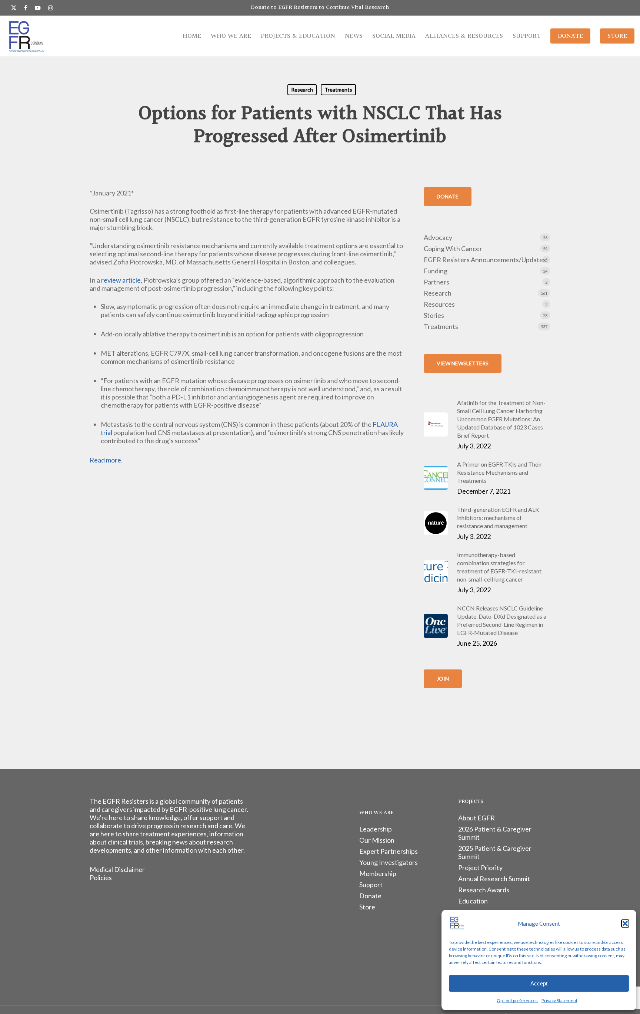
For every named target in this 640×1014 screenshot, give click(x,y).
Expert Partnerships (388, 851)
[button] (625, 923)
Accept (538, 983)
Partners (436, 282)
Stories (434, 315)
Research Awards (483, 890)
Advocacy (438, 237)
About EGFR (476, 818)
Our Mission (376, 840)
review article (121, 280)
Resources (439, 304)
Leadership (375, 829)
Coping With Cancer (453, 248)
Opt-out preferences (517, 1000)
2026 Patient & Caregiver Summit (494, 833)
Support (371, 884)
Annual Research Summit (494, 879)
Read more (105, 460)
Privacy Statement (559, 1000)
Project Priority (480, 867)
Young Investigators (388, 862)
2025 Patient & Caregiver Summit (494, 852)
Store (367, 907)
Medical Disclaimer (117, 869)
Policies (101, 877)
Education (473, 901)
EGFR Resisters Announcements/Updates (485, 260)
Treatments (338, 89)
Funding (435, 271)
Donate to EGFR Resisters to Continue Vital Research (320, 7)
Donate (370, 896)
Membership (377, 873)
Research (302, 89)
